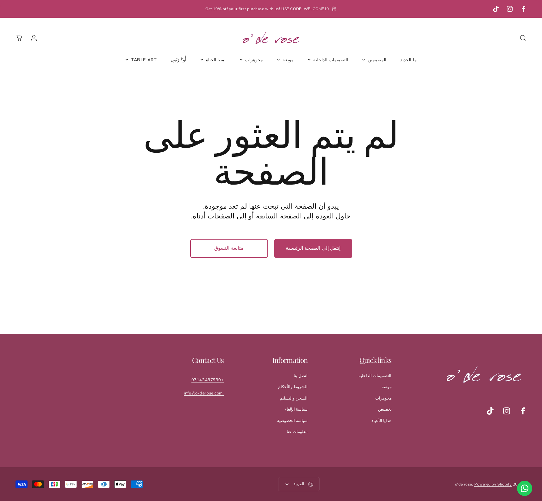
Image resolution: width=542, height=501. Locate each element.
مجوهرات (383, 398)
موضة (387, 387)
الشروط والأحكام (293, 387)
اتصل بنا (301, 376)
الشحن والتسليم (294, 398)
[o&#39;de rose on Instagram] (506, 411)
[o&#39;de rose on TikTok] (490, 411)
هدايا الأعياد (381, 421)
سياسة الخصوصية (292, 421)
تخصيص (385, 409)
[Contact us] (524, 488)
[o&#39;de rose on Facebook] (523, 411)
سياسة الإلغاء (296, 409)
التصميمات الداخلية (375, 376)
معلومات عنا (297, 432)
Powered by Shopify (493, 484)
